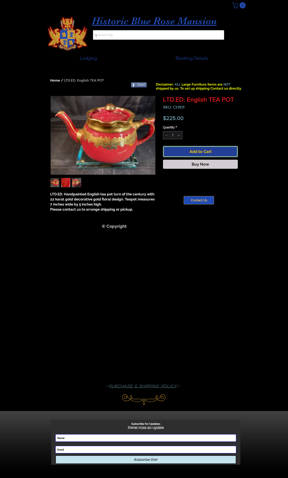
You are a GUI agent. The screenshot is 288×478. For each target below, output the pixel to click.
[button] (239, 5)
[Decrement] (166, 135)
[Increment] (179, 135)
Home (55, 80)
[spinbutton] (172, 135)
